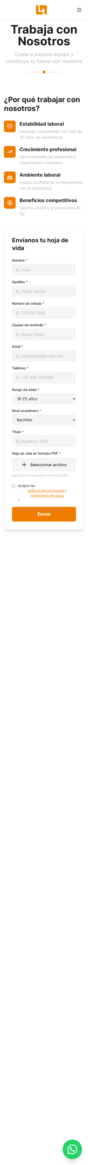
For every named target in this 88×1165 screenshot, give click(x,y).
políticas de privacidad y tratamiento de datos (47, 493)
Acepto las (42, 493)
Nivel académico (26, 411)
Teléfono (20, 368)
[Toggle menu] (79, 10)
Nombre (19, 260)
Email (17, 346)
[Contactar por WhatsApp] (72, 1149)
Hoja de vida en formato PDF (36, 453)
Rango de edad (25, 390)
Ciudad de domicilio (29, 325)
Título (17, 432)
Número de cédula (28, 303)
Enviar (44, 514)
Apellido (20, 282)
